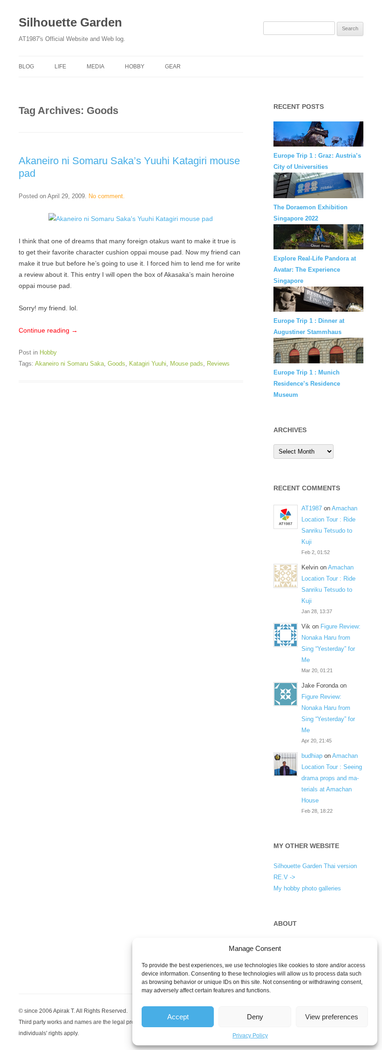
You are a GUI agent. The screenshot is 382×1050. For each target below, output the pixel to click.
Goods (116, 363)
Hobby (134, 66)
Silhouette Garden (70, 22)
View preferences (331, 1017)
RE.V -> (284, 877)
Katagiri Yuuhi (147, 363)
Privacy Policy (250, 1035)
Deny (255, 1017)
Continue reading (48, 330)
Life (60, 66)
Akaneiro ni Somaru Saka (69, 363)
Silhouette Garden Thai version (315, 866)
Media (95, 66)
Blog (26, 66)
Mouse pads (186, 363)
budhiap (311, 755)
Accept (178, 1017)
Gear (173, 66)
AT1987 (311, 508)
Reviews (218, 363)
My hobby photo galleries (307, 888)
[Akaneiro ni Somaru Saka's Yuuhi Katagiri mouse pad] (130, 218)
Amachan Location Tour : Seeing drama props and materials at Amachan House (331, 778)
